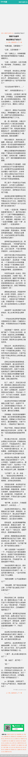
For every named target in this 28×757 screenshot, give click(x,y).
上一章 (8, 42)
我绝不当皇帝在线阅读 (15, 755)
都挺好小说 (21, 745)
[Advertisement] (14, 18)
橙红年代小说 (19, 747)
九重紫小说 (19, 749)
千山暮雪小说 (4, 740)
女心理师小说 (16, 738)
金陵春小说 (7, 749)
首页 (2, 33)
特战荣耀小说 (20, 734)
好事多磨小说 (7, 736)
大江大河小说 (12, 747)
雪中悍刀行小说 (9, 738)
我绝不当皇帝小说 (9, 33)
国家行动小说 (8, 751)
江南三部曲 (5, 747)
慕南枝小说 (13, 749)
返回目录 (14, 42)
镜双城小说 (13, 736)
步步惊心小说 (8, 743)
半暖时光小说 (23, 738)
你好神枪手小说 (21, 736)
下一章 (20, 42)
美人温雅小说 (12, 740)
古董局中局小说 (21, 743)
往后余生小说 (19, 740)
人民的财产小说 (14, 745)
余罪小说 (14, 743)
